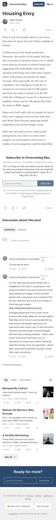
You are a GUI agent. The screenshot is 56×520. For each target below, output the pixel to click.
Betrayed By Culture (15, 388)
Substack (13, 513)
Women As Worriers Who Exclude (18, 412)
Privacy (30, 495)
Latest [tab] (14, 380)
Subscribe (38, 4)
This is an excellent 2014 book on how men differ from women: (19, 419)
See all (8, 456)
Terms (38, 495)
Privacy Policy (28, 196)
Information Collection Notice (33, 193)
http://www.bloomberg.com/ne (25, 307)
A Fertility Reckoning (15, 435)
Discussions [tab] (25, 380)
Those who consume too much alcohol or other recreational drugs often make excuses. (20, 441)
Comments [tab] (9, 229)
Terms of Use (42, 190)
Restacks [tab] (22, 229)
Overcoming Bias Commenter (24, 258)
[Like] (5, 30)
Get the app (43, 506)
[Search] (51, 380)
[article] (28, 395)
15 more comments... (12, 364)
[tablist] (15, 230)
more (26, 105)
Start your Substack (20, 506)
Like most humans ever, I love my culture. (19, 394)
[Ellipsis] (52, 257)
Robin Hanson (16, 20)
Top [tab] (6, 380)
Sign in (49, 4)
